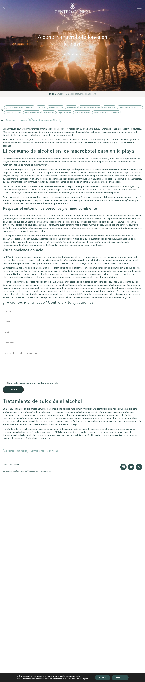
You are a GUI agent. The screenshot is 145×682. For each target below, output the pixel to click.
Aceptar (102, 677)
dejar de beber (64, 112)
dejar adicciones (32, 112)
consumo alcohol (13, 112)
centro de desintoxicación (130, 107)
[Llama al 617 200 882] (4, 8)
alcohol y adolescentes (90, 107)
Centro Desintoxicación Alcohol (46, 120)
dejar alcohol (48, 112)
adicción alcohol (56, 107)
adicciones (71, 107)
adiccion (41, 107)
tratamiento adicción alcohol (106, 112)
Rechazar (120, 677)
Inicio (51, 93)
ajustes (86, 679)
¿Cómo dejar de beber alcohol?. (20, 107)
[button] (123, 467)
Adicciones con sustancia (17, 120)
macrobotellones (82, 112)
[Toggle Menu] (139, 7)
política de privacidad (33, 383)
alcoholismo (109, 107)
